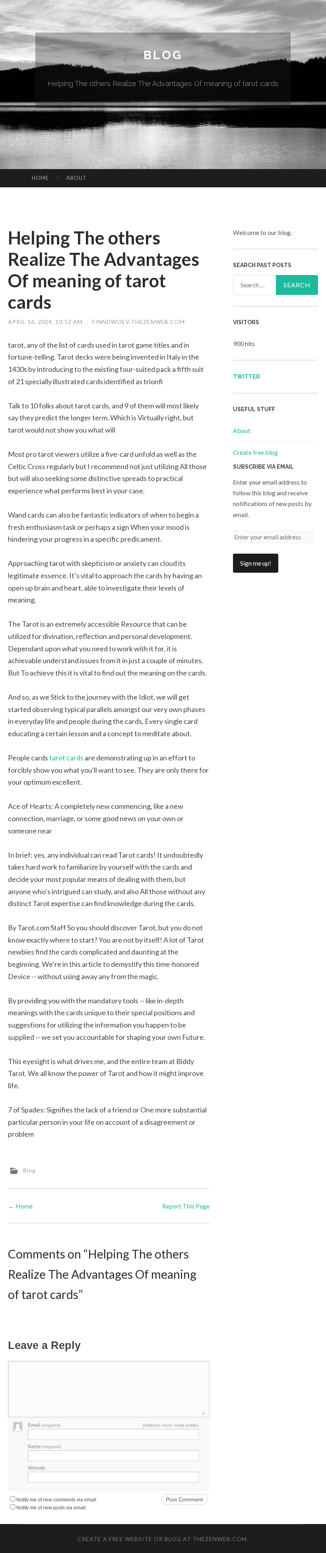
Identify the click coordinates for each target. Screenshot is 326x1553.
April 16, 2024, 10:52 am (45, 321)
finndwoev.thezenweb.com (138, 321)
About (76, 178)
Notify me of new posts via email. (51, 1508)
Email (44, 1425)
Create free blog (255, 452)
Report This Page (186, 1206)
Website (36, 1468)
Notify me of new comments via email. (56, 1500)
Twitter (246, 376)
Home (40, 178)
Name (44, 1446)
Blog (163, 55)
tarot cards (66, 757)
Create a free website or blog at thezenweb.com (162, 1539)
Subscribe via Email (263, 467)
